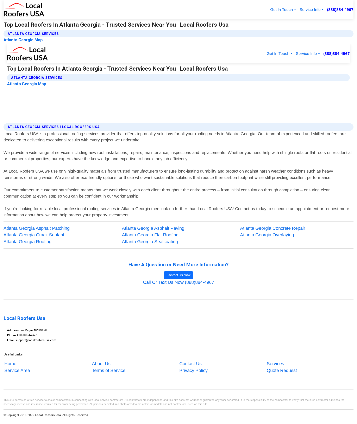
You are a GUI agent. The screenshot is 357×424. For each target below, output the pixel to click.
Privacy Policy (193, 370)
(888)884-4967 (340, 9)
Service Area (17, 370)
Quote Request (282, 370)
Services (275, 363)
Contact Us (190, 363)
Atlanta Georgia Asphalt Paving (153, 228)
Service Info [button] (310, 9)
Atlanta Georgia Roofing (27, 241)
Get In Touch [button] (281, 9)
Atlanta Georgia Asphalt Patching (37, 228)
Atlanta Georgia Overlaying (267, 234)
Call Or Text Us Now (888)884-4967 (178, 282)
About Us (101, 363)
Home (10, 363)
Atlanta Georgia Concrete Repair (272, 228)
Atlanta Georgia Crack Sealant (34, 234)
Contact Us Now (178, 275)
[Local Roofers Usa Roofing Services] (24, 10)
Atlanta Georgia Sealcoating (150, 241)
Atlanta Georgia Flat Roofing (150, 234)
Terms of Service (108, 370)
